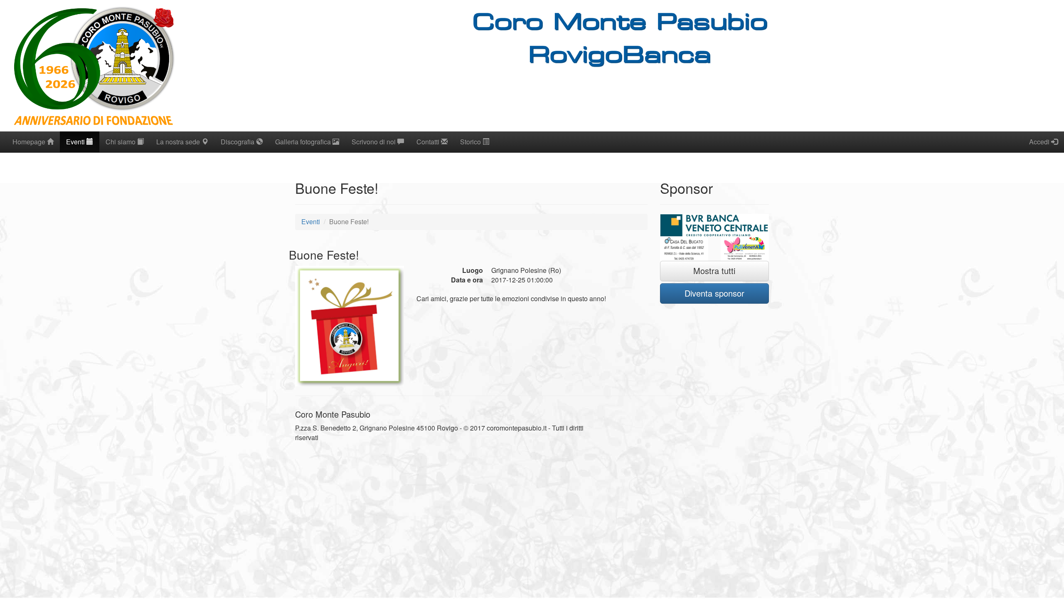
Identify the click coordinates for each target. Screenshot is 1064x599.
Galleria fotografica (303, 141)
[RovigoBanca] (714, 225)
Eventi (76, 141)
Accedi (1040, 141)
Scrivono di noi (374, 141)
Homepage (29, 141)
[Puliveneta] (745, 249)
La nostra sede (179, 141)
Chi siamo (121, 141)
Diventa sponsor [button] (714, 293)
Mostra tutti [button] (714, 271)
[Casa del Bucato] (684, 249)
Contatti (428, 141)
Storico (471, 141)
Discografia (238, 141)
